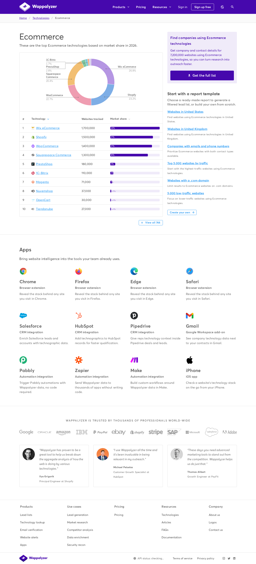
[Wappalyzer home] (38, 7)
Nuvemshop (44, 191)
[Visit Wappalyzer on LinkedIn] (234, 558)
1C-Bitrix (42, 173)
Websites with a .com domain (188, 180)
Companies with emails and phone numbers (198, 146)
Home (23, 18)
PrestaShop (44, 164)
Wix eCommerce (48, 128)
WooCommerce (47, 146)
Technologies (41, 18)
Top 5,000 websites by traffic (187, 163)
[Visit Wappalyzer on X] (229, 558)
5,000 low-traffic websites (185, 193)
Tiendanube (44, 209)
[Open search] (232, 6)
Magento (42, 182)
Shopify (41, 137)
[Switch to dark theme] (222, 6)
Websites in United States (185, 112)
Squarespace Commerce (53, 155)
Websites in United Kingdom (187, 129)
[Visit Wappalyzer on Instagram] (223, 558)
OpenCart (43, 200)
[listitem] (33, 515)
